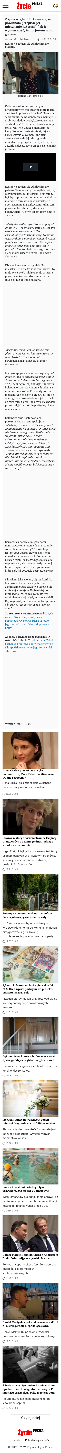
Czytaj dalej (30, 1418)
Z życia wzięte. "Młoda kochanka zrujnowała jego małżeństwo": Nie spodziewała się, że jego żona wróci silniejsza (29, 645)
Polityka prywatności (37, 1440)
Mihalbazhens (22, 39)
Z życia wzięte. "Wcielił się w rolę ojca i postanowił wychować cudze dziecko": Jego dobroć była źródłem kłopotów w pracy (29, 621)
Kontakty (16, 1440)
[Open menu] (5, 6)
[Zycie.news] (29, 5)
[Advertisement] (30, 314)
